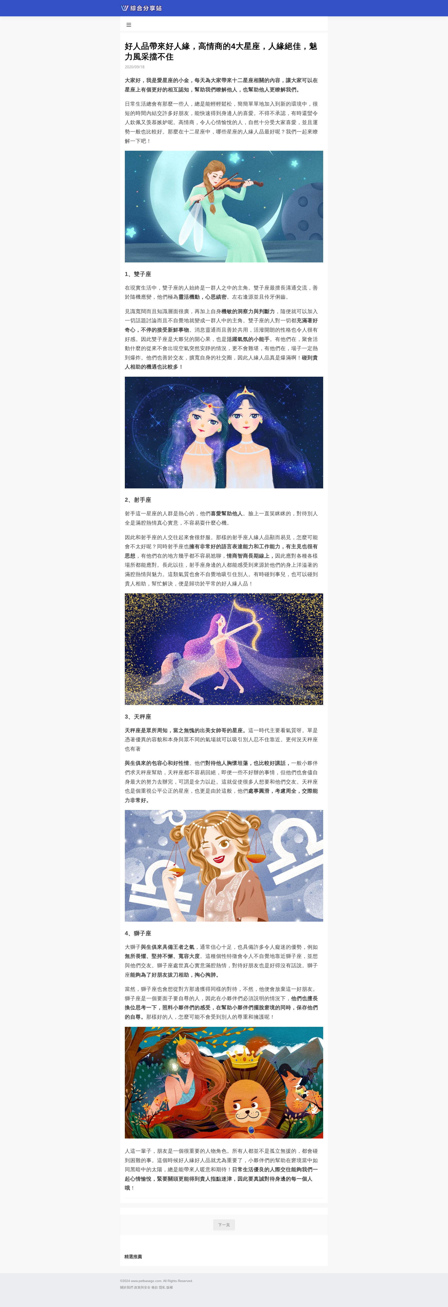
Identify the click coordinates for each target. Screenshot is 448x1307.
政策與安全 (142, 1287)
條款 (154, 1287)
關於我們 (126, 1287)
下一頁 (224, 1225)
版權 (169, 1287)
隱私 (162, 1287)
